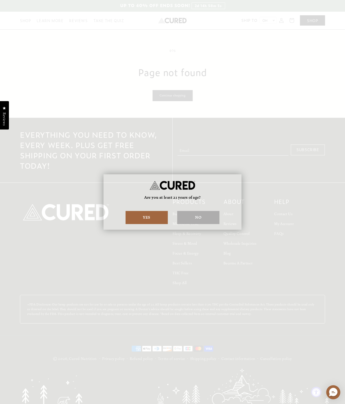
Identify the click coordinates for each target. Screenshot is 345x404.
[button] (333, 392)
